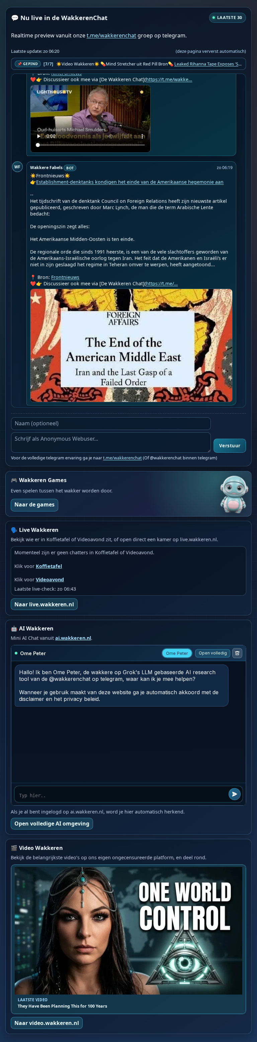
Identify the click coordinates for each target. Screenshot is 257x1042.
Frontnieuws (65, 277)
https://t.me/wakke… (169, 79)
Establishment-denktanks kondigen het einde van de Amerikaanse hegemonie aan (130, 182)
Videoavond (50, 579)
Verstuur (230, 446)
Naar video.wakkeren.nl (46, 1023)
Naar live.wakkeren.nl (44, 604)
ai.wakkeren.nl (73, 638)
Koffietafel (49, 566)
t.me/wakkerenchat (111, 35)
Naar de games (34, 504)
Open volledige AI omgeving (51, 823)
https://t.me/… (162, 283)
